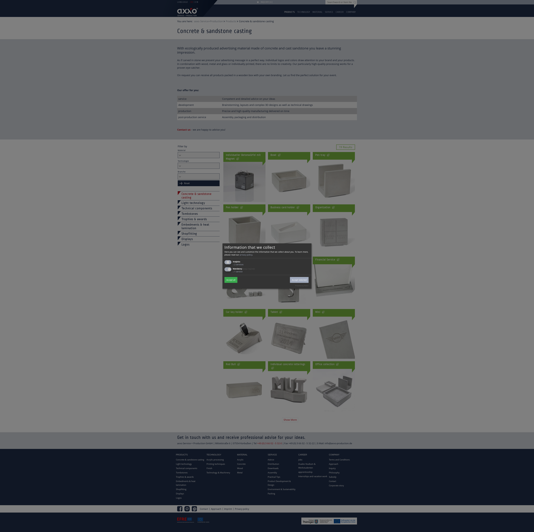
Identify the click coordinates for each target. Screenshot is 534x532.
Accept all (230, 280)
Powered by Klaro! (301, 285)
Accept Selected (299, 280)
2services (238, 264)
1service (238, 271)
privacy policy (246, 254)
